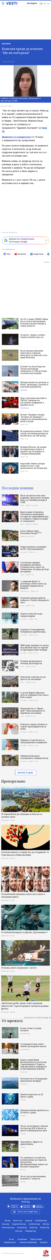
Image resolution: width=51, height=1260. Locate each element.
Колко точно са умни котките (30, 1029)
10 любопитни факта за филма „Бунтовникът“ (24, 932)
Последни (32, 3)
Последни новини (17, 488)
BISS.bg (46, 1224)
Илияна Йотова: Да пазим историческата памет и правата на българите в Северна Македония (33, 450)
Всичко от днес (25, 772)
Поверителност (10, 1242)
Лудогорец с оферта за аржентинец (31, 1142)
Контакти (43, 1242)
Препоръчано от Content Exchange (36, 1017)
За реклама (22, 1239)
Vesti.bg (11, 3)
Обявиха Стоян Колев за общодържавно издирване (33, 741)
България (6, 44)
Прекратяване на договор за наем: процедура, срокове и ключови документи (34, 384)
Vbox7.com (17, 1220)
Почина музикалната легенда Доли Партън (31, 662)
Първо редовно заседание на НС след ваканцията (33, 547)
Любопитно (24, 591)
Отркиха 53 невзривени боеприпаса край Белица (33, 630)
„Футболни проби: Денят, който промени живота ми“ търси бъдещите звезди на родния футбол (25, 1006)
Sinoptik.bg (22, 1227)
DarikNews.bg (41, 1220)
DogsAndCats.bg (19, 1224)
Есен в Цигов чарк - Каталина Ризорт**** (31, 532)
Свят (22, 505)
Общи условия (36, 1239)
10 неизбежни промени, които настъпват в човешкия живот (23, 895)
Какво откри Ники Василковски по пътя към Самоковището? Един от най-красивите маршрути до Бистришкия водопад (33, 1064)
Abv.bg (7, 1220)
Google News (38, 254)
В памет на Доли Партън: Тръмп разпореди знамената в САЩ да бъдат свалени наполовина (33, 370)
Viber (8, 254)
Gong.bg (28, 1220)
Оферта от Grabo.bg (27, 536)
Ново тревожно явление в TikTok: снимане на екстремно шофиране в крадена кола (33, 401)
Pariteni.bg (44, 1227)
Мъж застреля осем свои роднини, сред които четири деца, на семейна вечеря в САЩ (34, 499)
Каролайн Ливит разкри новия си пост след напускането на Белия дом (33, 465)
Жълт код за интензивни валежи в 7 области (33, 1177)
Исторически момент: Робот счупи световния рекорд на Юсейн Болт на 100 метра (34, 433)
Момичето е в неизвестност (16, 137)
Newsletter (22, 254)
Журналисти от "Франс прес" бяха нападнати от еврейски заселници (32, 710)
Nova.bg (5, 1224)
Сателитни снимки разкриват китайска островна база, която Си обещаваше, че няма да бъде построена (34, 567)
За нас (11, 1239)
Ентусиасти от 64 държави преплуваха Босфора (33, 1079)
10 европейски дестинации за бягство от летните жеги (21, 815)
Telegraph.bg (30, 1231)
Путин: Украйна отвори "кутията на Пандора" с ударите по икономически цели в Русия (33, 418)
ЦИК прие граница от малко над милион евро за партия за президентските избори (34, 647)
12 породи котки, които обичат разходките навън (33, 1045)
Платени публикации (28, 1242)
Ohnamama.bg (8, 1227)
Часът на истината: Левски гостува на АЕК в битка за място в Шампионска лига (34, 1128)
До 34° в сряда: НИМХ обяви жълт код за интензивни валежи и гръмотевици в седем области (34, 322)
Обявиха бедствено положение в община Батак (34, 757)
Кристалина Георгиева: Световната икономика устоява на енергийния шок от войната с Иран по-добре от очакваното (34, 516)
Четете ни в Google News (28, 1212)
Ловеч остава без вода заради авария (31, 614)
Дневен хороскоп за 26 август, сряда (31, 1095)
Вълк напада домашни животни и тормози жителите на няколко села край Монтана (33, 354)
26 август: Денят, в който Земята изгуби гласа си (32, 336)
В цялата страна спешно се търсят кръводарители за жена (33, 726)
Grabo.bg (33, 1227)
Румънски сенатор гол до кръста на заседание (33, 678)
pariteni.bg (23, 390)
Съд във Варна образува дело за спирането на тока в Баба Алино (34, 695)
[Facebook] (25, 1245)
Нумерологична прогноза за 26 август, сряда (34, 1111)
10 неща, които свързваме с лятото (19, 967)
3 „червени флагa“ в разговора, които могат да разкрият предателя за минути (33, 584)
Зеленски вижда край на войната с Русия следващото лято (34, 600)
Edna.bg (18, 1231)
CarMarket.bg (34, 1224)
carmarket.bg (24, 408)
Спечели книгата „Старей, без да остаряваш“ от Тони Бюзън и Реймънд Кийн (25, 853)
